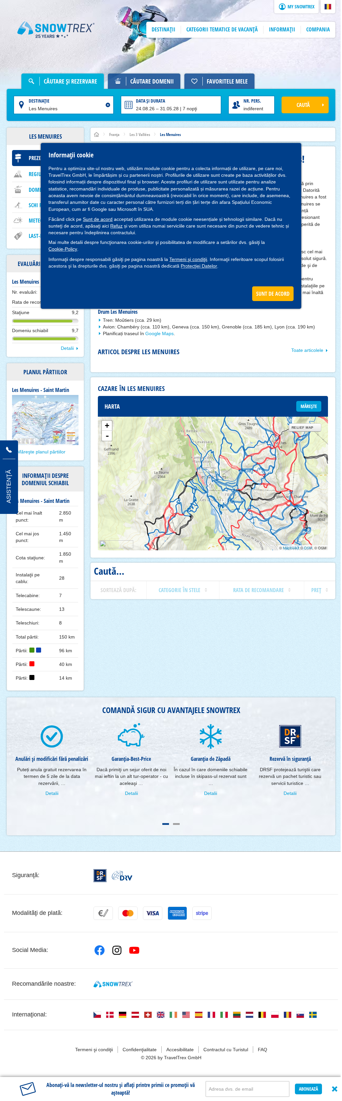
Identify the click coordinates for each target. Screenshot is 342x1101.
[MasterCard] (128, 913)
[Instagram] (117, 950)
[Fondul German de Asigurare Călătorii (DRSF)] (100, 875)
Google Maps (159, 333)
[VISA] (152, 913)
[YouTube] (134, 950)
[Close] (334, 1089)
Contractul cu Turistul (225, 1049)
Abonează (308, 1089)
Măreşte (309, 406)
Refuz (116, 226)
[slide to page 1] (165, 824)
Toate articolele (307, 350)
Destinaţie (39, 101)
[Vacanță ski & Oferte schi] (56, 29)
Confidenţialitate (140, 1049)
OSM (308, 547)
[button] (328, 6)
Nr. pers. (252, 101)
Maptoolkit (291, 547)
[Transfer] (103, 913)
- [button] (107, 435)
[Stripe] (202, 913)
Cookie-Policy (62, 249)
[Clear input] (108, 105)
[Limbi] (97, 1015)
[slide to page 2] (176, 824)
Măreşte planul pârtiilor (41, 451)
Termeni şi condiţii (188, 259)
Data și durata (150, 101)
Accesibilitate (180, 1049)
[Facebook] (100, 950)
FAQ (262, 1049)
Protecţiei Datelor (199, 266)
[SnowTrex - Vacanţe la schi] (113, 984)
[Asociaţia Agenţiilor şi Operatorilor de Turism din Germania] (122, 875)
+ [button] (107, 425)
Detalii (67, 348)
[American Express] (177, 913)
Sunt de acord (98, 219)
